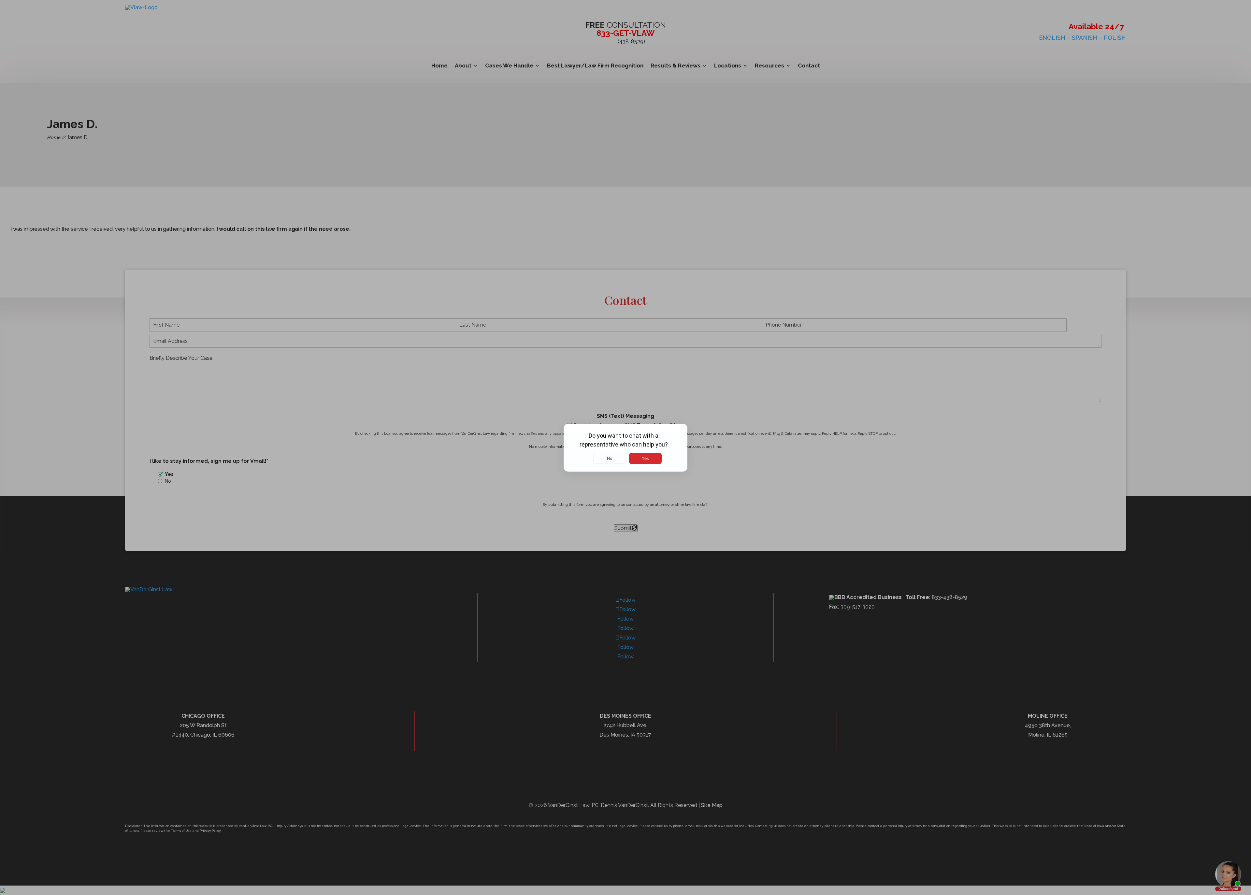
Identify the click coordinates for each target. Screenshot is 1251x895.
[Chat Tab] (625, 447)
